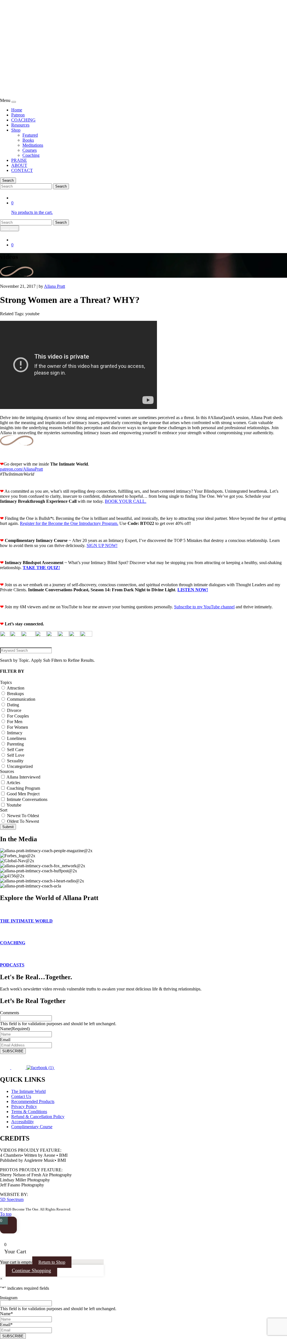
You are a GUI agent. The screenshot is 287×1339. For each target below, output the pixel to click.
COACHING (23, 120)
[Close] (13, 102)
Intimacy (14, 732)
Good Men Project (23, 793)
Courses (29, 150)
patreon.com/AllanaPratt (21, 469)
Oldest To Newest (23, 821)
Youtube (13, 805)
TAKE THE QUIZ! (41, 567)
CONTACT (22, 170)
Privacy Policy (24, 1106)
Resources (20, 125)
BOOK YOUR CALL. (125, 501)
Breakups (15, 693)
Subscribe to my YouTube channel (204, 606)
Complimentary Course (31, 1126)
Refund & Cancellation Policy (37, 1116)
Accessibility (22, 1121)
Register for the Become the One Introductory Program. (69, 523)
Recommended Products (32, 1101)
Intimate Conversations (27, 799)
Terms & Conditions (29, 1111)
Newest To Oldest (23, 815)
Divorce (14, 710)
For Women (17, 727)
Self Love (15, 755)
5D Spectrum (12, 1199)
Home (16, 110)
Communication (21, 699)
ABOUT (19, 165)
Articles (13, 782)
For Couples (18, 716)
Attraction (15, 688)
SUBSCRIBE (13, 1051)
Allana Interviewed (23, 777)
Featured (30, 135)
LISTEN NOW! (192, 589)
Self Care (15, 749)
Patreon (18, 115)
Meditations (32, 145)
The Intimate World (28, 1091)
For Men (14, 721)
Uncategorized (20, 766)
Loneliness (16, 738)
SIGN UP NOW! (102, 545)
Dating (13, 704)
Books (28, 140)
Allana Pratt (54, 286)
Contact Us (21, 1096)
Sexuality (15, 760)
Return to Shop (51, 1262)
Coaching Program (23, 788)
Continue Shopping (31, 1270)
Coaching (31, 155)
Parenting (15, 744)
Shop (15, 130)
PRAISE (19, 160)
